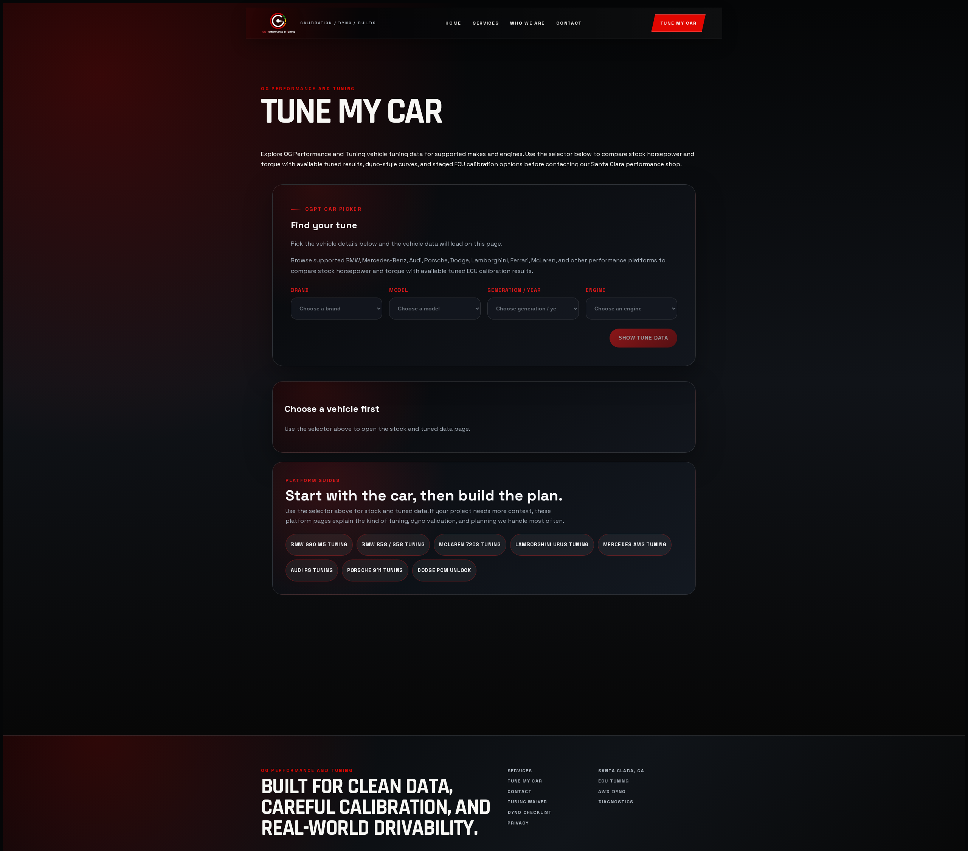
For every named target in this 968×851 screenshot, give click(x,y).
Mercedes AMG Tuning (634, 544)
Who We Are (527, 23)
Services (486, 23)
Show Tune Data (643, 338)
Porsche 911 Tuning (375, 570)
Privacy (518, 823)
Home (453, 23)
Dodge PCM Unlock (444, 570)
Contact (569, 23)
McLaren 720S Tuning (470, 544)
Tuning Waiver (527, 802)
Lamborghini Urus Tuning (552, 544)
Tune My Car (678, 23)
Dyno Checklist (529, 812)
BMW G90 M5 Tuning (319, 544)
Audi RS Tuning (312, 570)
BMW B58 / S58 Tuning (393, 544)
